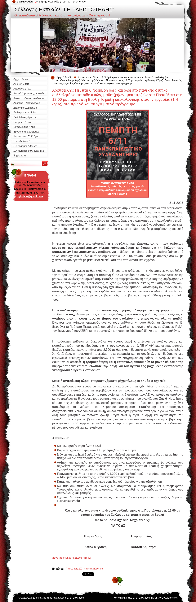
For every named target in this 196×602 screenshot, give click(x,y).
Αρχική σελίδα (25, 1)
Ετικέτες (57, 568)
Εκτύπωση (81, 1)
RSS (68, 1)
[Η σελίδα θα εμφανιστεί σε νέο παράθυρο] (117, 198)
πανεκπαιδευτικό (93, 568)
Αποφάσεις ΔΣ (74, 568)
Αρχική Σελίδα (64, 77)
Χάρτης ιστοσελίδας (50, 1)
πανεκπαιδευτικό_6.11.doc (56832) (71, 557)
